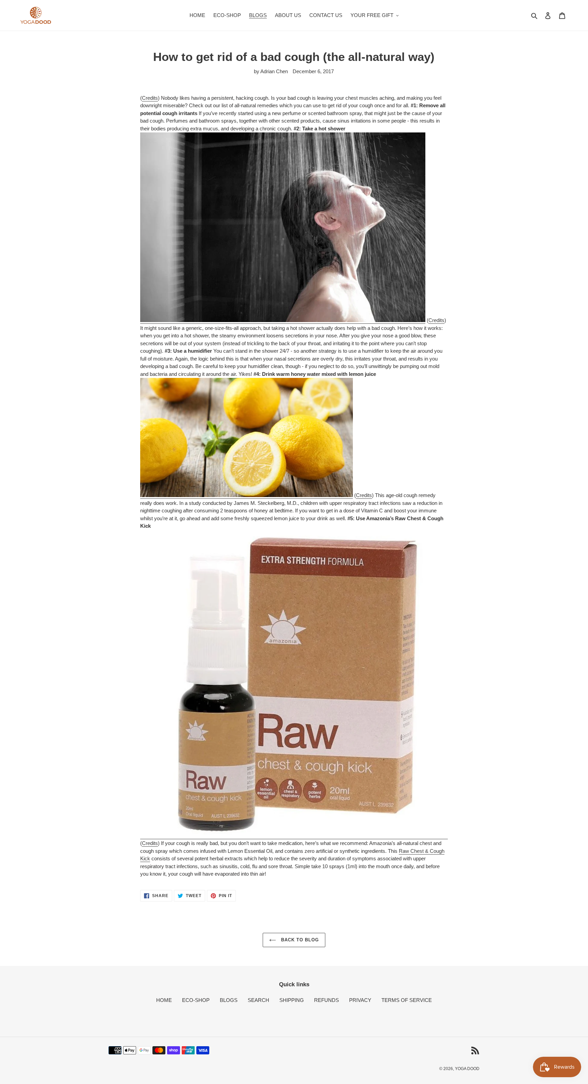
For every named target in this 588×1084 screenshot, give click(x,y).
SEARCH (258, 1000)
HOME (164, 1000)
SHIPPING (291, 1000)
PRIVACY (360, 1000)
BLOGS (229, 1000)
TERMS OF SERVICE (406, 1000)
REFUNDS (326, 1000)
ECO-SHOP (196, 1000)
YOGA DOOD (467, 1068)
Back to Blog (299, 939)
